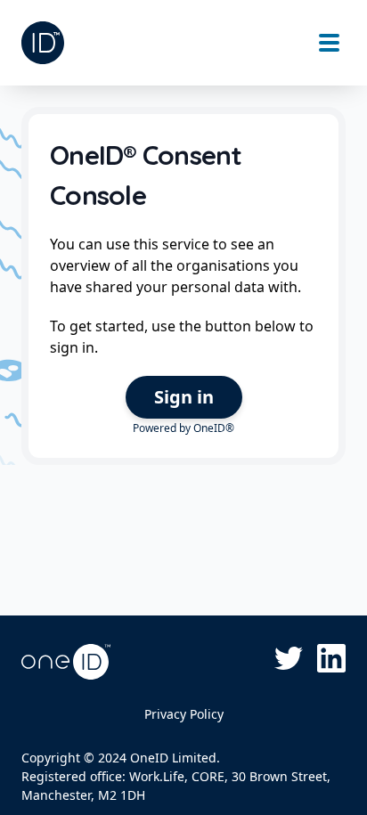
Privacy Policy (184, 713)
